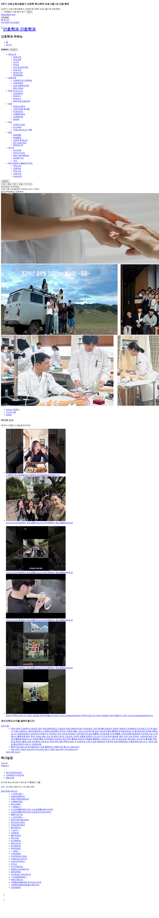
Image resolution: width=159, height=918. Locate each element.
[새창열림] (8, 895)
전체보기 (5, 766)
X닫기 (29, 12)
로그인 (9, 45)
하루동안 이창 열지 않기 (14, 12)
